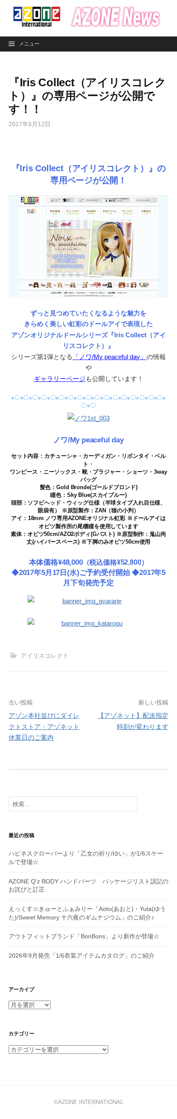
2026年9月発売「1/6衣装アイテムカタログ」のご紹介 (82, 955)
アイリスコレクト (45, 655)
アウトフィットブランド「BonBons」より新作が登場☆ (84, 936)
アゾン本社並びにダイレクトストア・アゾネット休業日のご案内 (44, 726)
